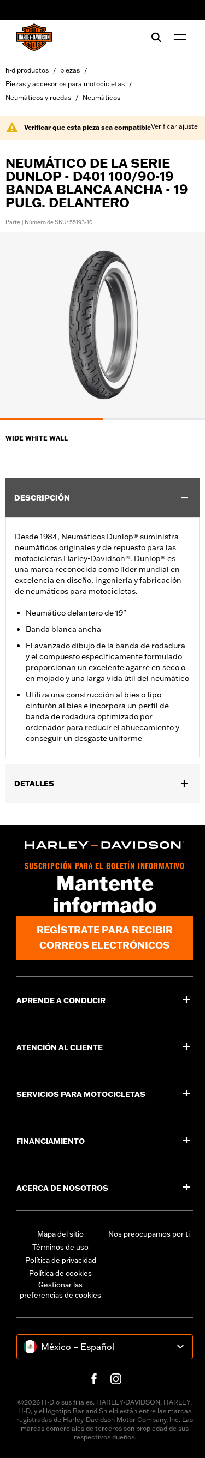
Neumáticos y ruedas (38, 97)
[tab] (51, 419)
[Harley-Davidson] (104, 845)
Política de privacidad (60, 1260)
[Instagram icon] (115, 1378)
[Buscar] (156, 37)
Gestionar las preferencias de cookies (60, 1290)
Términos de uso (60, 1247)
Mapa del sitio (60, 1234)
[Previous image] (22, 326)
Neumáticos (101, 97)
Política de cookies (60, 1273)
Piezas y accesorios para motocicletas (65, 84)
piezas (70, 70)
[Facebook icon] (94, 1378)
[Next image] (183, 326)
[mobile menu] (178, 37)
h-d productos (27, 70)
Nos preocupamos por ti (149, 1234)
